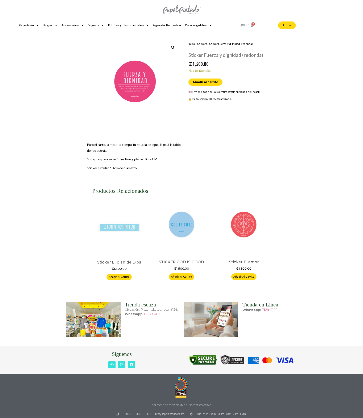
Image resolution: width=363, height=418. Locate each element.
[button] (173, 47)
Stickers (202, 43)
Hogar (48, 25)
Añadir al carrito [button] (119, 276)
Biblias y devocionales (126, 25)
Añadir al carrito (205, 82)
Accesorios (70, 25)
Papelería (26, 25)
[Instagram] (121, 364)
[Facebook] (131, 364)
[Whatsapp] (112, 364)
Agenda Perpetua (167, 25)
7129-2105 (270, 310)
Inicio (191, 43)
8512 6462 (152, 314)
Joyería (93, 25)
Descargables (196, 25)
